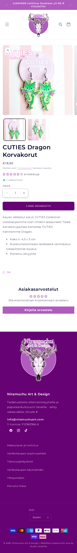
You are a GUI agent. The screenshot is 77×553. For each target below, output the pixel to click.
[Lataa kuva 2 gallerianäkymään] (38, 130)
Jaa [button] (8, 272)
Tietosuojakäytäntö (20, 461)
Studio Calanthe (38, 546)
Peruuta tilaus (16, 486)
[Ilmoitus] (70, 5)
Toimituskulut (25, 168)
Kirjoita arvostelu (38, 310)
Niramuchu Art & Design (25, 543)
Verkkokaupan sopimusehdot (26, 453)
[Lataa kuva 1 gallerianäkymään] (15, 130)
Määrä (6, 185)
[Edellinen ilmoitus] (7, 5)
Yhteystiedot (15, 478)
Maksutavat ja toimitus (22, 445)
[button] (7, 24)
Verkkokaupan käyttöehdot (25, 469)
